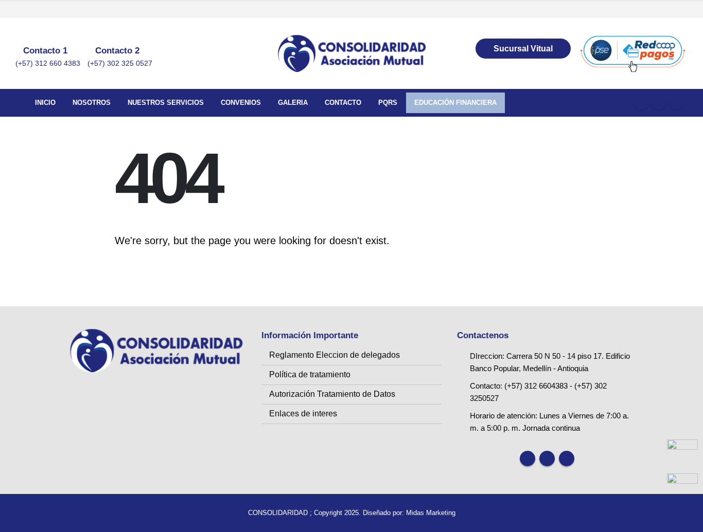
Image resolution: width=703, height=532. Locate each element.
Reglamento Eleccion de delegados (334, 355)
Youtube (547, 458)
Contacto (343, 102)
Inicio (45, 102)
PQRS (387, 102)
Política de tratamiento (309, 374)
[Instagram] (676, 103)
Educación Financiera (455, 102)
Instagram (566, 458)
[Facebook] (641, 103)
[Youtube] (659, 103)
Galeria (293, 102)
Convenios (241, 102)
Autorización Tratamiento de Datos (332, 394)
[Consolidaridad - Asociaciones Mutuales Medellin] (351, 53)
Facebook (527, 458)
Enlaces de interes (303, 413)
